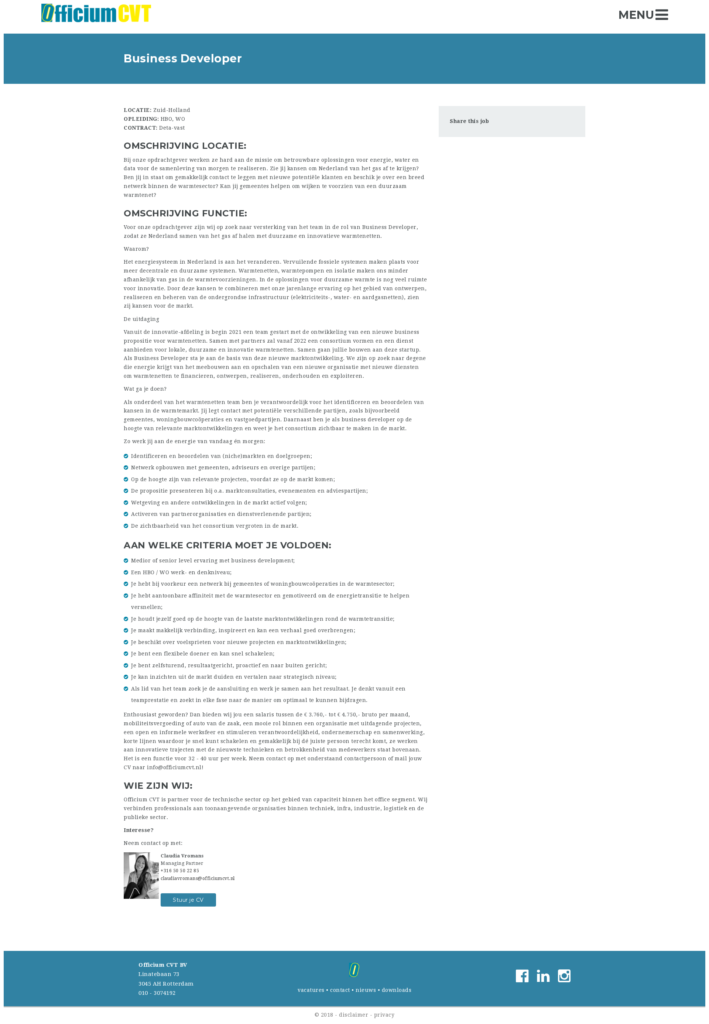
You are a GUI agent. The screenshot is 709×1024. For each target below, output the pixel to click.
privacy (384, 1015)
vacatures (311, 990)
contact (340, 990)
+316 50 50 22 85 (180, 870)
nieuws (366, 990)
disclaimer (353, 1015)
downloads (397, 990)
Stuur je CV (188, 900)
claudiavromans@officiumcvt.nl (198, 878)
